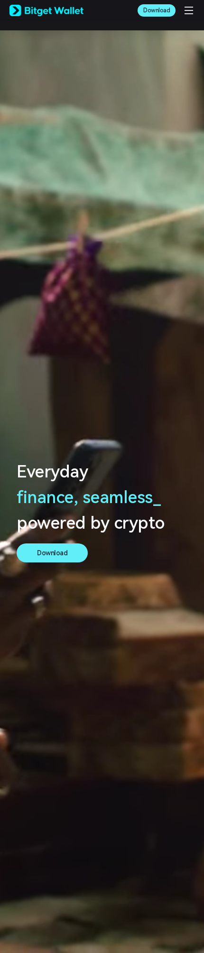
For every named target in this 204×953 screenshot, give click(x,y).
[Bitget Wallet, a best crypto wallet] (46, 10)
